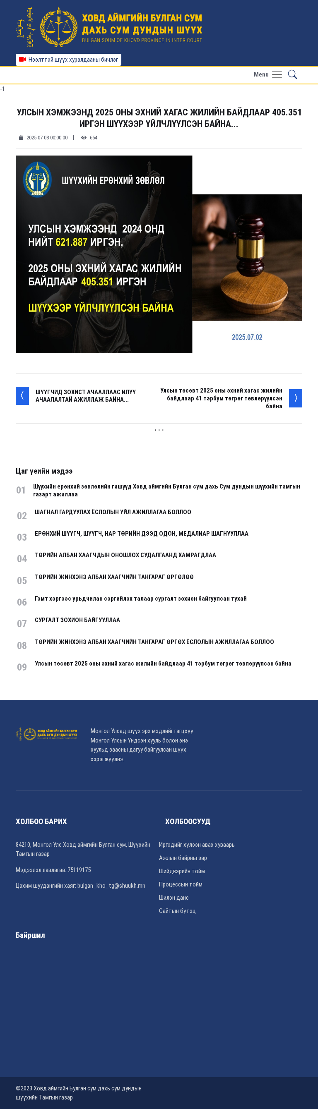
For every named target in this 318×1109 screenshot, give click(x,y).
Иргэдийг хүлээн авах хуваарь (197, 844)
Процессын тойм (180, 884)
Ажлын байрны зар (183, 858)
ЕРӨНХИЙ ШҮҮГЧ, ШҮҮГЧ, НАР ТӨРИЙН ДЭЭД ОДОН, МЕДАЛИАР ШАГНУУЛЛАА (141, 533)
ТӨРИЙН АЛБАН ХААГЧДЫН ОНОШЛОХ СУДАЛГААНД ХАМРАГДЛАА (125, 555)
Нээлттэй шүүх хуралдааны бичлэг (72, 59)
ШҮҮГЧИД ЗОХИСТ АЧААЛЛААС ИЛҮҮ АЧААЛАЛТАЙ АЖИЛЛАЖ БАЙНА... (86, 396)
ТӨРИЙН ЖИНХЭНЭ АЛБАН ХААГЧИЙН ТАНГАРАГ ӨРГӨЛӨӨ (114, 577)
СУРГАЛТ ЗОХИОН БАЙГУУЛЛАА (77, 620)
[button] (292, 75)
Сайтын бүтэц (177, 911)
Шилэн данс (174, 897)
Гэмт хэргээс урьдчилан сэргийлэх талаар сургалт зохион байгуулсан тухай (141, 598)
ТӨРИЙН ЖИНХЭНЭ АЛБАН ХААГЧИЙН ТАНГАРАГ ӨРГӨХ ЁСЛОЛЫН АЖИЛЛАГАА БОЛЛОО (154, 642)
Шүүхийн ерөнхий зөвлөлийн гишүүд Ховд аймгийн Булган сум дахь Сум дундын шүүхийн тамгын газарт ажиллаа (166, 490)
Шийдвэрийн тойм (182, 871)
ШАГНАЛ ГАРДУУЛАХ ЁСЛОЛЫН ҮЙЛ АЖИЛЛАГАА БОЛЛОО (113, 512)
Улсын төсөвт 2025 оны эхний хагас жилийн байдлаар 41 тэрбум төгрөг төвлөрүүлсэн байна (221, 398)
